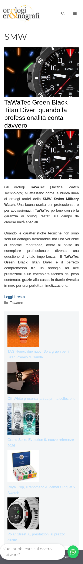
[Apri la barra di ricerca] (63, 13)
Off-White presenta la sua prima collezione (41, 399)
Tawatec (16, 303)
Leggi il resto (14, 297)
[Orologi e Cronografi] (21, 13)
